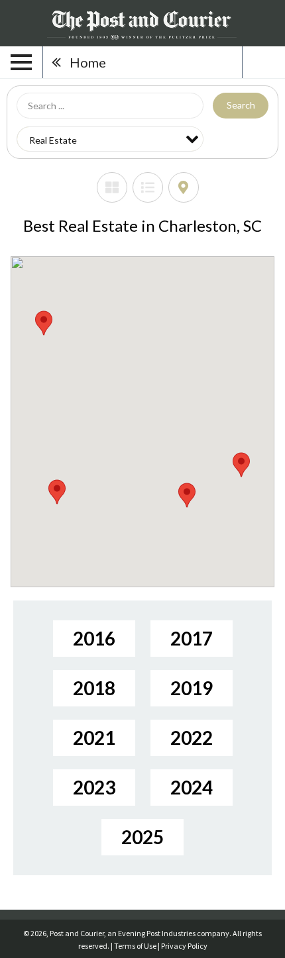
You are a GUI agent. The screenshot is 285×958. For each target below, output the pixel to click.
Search (241, 105)
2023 (94, 787)
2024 (191, 787)
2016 (94, 638)
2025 (142, 837)
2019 (191, 688)
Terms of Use (135, 946)
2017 (191, 638)
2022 (191, 737)
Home (88, 62)
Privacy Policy (184, 946)
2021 (94, 737)
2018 (94, 688)
